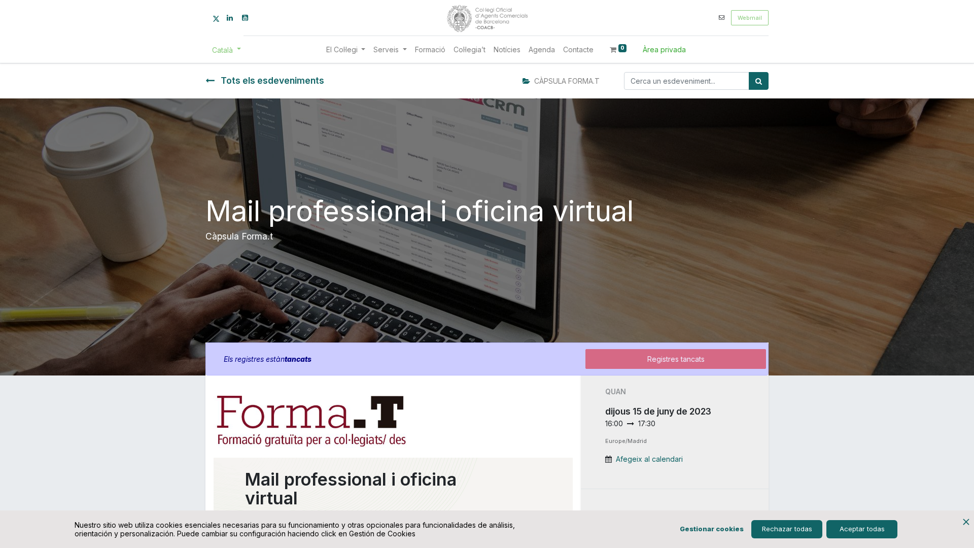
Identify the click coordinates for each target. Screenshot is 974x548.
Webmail (750, 17)
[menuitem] (430, 49)
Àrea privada (664, 49)
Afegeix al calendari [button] (649, 459)
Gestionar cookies (712, 529)
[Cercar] (759, 81)
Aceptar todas (862, 529)
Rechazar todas (787, 529)
